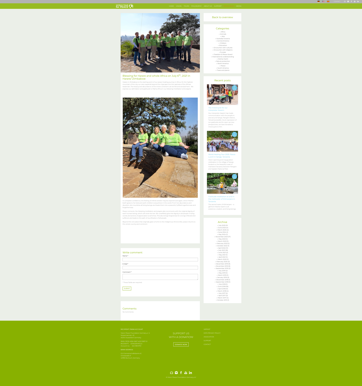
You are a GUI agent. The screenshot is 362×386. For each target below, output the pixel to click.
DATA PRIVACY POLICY (212, 333)
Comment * (127, 272)
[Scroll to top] (358, 382)
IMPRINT (207, 329)
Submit (127, 288)
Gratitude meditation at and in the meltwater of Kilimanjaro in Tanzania (221, 199)
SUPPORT (207, 340)
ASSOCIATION (209, 337)
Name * (125, 256)
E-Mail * (125, 264)
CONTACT (207, 344)
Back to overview (222, 17)
